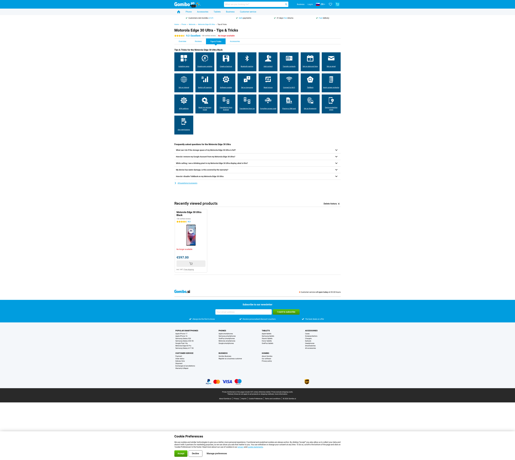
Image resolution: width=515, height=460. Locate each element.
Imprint (244, 399)
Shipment (178, 363)
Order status (179, 359)
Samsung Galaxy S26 (183, 338)
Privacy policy (267, 361)
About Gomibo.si (225, 399)
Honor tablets (267, 341)
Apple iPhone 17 (181, 334)
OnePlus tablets (267, 343)
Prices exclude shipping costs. (282, 392)
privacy (241, 447)
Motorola (192, 24)
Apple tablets (266, 334)
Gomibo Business (225, 356)
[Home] (178, 12)
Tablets (217, 11)
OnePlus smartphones (227, 338)
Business (230, 11)
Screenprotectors (311, 336)
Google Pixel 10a (181, 343)
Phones (222, 331)
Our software (266, 359)
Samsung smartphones (227, 336)
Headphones (309, 343)
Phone (189, 11)
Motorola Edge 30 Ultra (206, 24)
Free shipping (189, 269)
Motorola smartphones (227, 341)
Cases (307, 334)
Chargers (308, 338)
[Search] (286, 4)
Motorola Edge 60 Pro (183, 346)
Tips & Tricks (222, 24)
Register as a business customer (230, 359)
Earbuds (308, 341)
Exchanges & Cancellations (185, 366)
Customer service (248, 11)
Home (176, 24)
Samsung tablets (268, 336)
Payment (178, 356)
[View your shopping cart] (337, 4)
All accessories (310, 348)
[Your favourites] (330, 4)
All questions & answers (187, 183)
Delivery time (180, 361)
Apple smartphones (226, 334)
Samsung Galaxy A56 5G (184, 341)
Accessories (202, 11)
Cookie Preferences (256, 399)
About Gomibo (267, 356)
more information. (281, 394)
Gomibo (265, 353)
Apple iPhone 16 (181, 336)
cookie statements (255, 447)
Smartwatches (310, 346)
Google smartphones (226, 343)
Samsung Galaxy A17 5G (184, 348)
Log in (310, 4)
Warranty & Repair (181, 368)
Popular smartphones (186, 331)
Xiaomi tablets (267, 338)
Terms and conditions (273, 399)
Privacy (236, 399)
